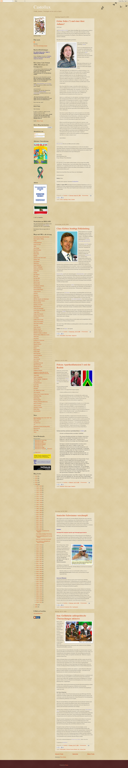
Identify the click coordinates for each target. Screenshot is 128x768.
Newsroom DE (37, 428)
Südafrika (73, 486)
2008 (36, 604)
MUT (86, 52)
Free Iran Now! (37, 284)
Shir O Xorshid (37, 359)
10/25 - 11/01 (39, 504)
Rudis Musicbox (37, 353)
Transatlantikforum (38, 382)
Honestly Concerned (38, 304)
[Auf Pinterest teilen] (63, 197)
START (63, 311)
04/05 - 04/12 (39, 575)
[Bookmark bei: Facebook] (40, 444)
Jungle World (36, 312)
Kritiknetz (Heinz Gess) (39, 316)
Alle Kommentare (39, 136)
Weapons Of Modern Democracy (41, 401)
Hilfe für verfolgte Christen (39, 300)
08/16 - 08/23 (39, 522)
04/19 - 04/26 (39, 571)
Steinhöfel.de (36, 368)
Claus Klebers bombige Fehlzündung (73, 228)
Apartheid (62, 486)
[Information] (49, 448)
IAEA (72, 284)
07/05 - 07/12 (39, 549)
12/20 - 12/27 (39, 488)
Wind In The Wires (38, 403)
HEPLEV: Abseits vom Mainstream (41, 299)
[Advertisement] (75, 212)
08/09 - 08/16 (39, 524)
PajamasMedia (37, 349)
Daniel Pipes (36, 270)
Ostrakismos (36, 346)
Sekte (69, 199)
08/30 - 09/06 (39, 518)
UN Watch (36, 388)
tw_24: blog (36, 384)
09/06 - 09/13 (39, 516)
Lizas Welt (36, 325)
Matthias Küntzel (37, 329)
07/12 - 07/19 (39, 547)
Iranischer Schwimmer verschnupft (72, 515)
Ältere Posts (90, 754)
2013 (36, 476)
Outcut (35, 347)
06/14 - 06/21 (39, 555)
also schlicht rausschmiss (77, 299)
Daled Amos (36, 263)
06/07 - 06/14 (39, 557)
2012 (36, 478)
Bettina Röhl (36, 253)
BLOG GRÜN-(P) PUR (63, 30)
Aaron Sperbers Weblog (39, 238)
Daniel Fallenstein (37, 265)
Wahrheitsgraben (37, 399)
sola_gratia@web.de (38, 613)
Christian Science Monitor (71, 749)
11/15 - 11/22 (39, 498)
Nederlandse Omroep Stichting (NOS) (42, 426)
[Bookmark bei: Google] (39, 447)
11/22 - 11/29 (39, 496)
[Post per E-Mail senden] (90, 195)
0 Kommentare (85, 195)
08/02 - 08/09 (39, 527)
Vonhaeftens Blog (37, 396)
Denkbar (35, 272)
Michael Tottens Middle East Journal (41, 334)
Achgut (35, 240)
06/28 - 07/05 (39, 551)
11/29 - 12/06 (39, 494)
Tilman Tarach (37, 381)
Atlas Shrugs (36, 248)
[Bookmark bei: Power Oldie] (40, 440)
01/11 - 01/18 (39, 600)
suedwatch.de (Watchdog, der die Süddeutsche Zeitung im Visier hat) (41, 373)
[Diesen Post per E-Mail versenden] (57, 197)
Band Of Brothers (37, 250)
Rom (71, 607)
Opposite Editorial (37, 344)
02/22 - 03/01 (39, 587)
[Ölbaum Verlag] (42, 463)
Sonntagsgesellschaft (38, 363)
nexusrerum (36, 338)
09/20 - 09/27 (39, 512)
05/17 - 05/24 (39, 563)
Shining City (36, 357)
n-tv (34, 424)
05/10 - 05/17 (39, 565)
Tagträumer (74, 335)
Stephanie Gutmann (38, 370)
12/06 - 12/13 (39, 492)
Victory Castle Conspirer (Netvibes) (41, 394)
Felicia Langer (68, 486)
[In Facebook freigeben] (61, 197)
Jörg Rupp (65, 199)
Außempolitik (63, 749)
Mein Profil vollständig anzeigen (40, 45)
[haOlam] (42, 469)
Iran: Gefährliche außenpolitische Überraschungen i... (43, 542)
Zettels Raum (36, 409)
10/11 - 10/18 (39, 506)
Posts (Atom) (63, 757)
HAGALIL (36, 293)
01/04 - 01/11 (39, 602)
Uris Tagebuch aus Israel (39, 390)
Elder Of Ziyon (37, 282)
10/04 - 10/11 (39, 508)
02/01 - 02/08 (39, 594)
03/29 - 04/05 (39, 577)
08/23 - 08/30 (39, 520)
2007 (36, 606)
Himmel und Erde (37, 302)
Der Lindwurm (36, 274)
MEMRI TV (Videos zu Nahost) (40, 332)
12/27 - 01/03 (39, 486)
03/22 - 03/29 (39, 579)
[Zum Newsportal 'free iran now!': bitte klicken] (40, 178)
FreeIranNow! (65, 742)
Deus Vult (36, 276)
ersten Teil (86, 244)
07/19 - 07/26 (39, 545)
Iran (78, 749)
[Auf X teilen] (60, 197)
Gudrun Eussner (37, 291)
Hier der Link (59, 143)
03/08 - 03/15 (39, 583)
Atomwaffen (62, 335)
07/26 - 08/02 (39, 529)
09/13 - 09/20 (39, 514)
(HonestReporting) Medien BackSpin (41, 236)
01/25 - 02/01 (39, 596)
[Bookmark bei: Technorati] (40, 448)
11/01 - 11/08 (39, 502)
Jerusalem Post (37, 422)
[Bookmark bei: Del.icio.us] (40, 443)
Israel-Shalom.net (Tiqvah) (39, 310)
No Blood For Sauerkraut (39, 340)
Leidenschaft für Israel (38, 319)
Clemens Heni (37, 259)
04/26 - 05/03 (39, 569)
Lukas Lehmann (37, 327)
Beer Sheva (36, 252)
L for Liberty (36, 317)
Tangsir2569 (36, 375)
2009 (36, 484)
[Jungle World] (37, 452)
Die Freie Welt (37, 278)
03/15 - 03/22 (39, 581)
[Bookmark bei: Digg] (38, 441)
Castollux (42, 7)
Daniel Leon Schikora (38, 269)
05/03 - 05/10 (39, 567)
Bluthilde (35, 255)
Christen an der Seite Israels (40, 257)
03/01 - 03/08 (39, 585)
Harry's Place (36, 297)
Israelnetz (59, 529)
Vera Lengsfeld (37, 392)
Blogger (66, 765)
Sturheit (73, 199)
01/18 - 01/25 (39, 598)
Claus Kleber (68, 335)
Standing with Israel (38, 366)
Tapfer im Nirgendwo (38, 377)
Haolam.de (36, 295)
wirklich (82, 431)
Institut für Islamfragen (38, 308)
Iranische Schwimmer (64, 607)
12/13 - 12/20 (39, 490)
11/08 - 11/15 (39, 500)
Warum (67, 378)
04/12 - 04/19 (39, 573)
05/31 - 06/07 (39, 559)
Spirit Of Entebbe (37, 364)
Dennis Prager (40, 121)
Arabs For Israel (37, 244)
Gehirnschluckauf (37, 287)
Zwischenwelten (37, 411)
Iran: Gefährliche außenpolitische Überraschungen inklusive (71, 617)
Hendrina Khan (60, 274)
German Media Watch (38, 289)
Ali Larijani (66, 292)
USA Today (36, 430)
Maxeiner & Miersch (38, 331)
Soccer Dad (36, 361)
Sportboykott (75, 607)
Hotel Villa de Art (37, 306)
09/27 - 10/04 (39, 510)
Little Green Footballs (38, 323)
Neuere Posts (59, 754)
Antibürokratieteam (38, 242)
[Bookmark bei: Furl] (38, 445)
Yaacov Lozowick (37, 405)
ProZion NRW (36, 351)
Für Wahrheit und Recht (39, 285)
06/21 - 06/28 (39, 553)
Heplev (66, 328)
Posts (36, 134)
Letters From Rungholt (38, 321)
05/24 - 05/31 (39, 561)
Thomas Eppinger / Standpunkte (40, 379)
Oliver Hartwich (37, 342)
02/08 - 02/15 (39, 592)
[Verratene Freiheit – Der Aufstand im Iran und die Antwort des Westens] (40, 202)
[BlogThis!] (58, 197)
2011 (36, 480)
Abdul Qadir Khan (80, 274)
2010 (36, 482)
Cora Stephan (36, 261)
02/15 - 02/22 (39, 590)
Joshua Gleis (83, 749)
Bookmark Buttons (37, 438)
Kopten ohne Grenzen (38, 314)
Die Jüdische (36, 280)
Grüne (61, 199)
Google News (36, 420)
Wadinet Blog (36, 397)
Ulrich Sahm (36, 386)
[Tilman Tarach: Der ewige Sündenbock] (42, 458)
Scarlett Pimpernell (38, 355)
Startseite (75, 754)
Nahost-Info (36, 336)
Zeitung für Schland (38, 407)
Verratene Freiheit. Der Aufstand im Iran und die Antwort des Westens (42, 57)
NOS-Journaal (46, 225)
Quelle (84, 44)
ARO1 (35, 246)
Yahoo (35, 432)
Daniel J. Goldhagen (38, 267)
